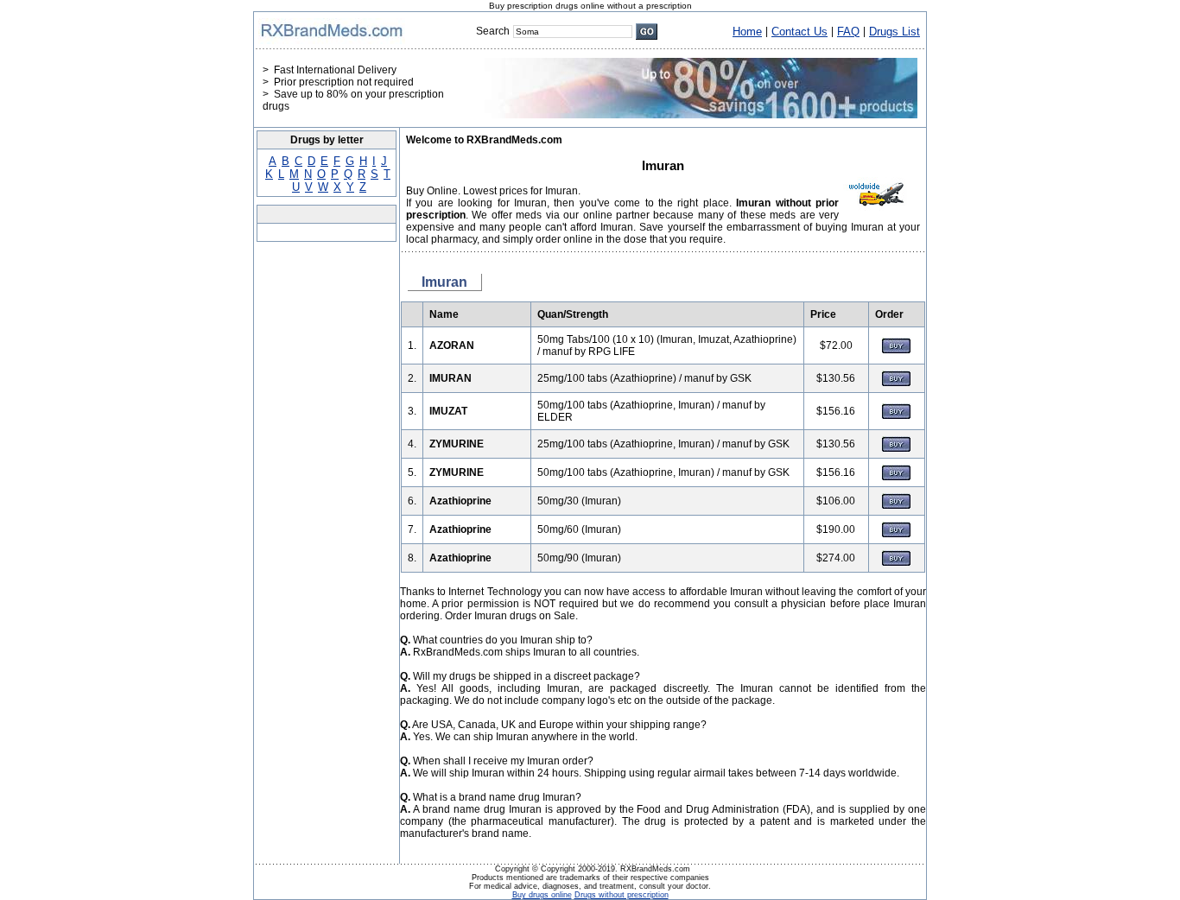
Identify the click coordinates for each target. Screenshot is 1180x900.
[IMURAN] (896, 383)
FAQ (848, 31)
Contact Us (799, 31)
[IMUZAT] (896, 415)
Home (747, 31)
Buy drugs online (542, 894)
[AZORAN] (896, 350)
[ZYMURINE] (896, 448)
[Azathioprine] (896, 505)
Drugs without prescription (621, 894)
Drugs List (894, 31)
